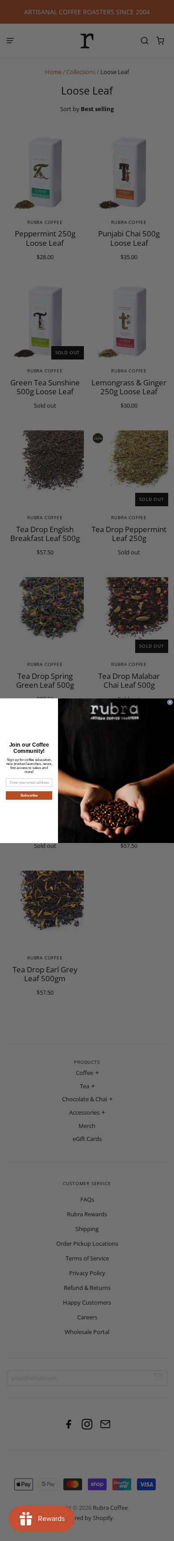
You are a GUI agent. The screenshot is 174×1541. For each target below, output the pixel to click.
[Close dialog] (170, 702)
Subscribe (29, 795)
